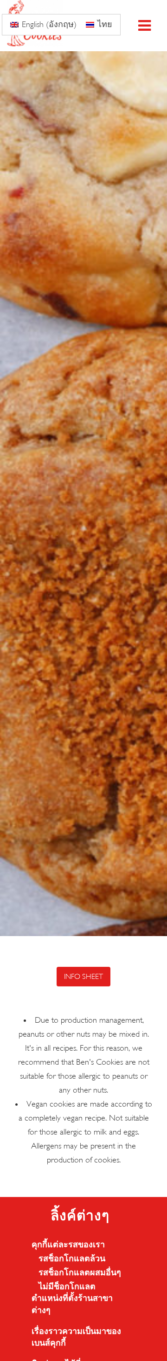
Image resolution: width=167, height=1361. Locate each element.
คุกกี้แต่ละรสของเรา (68, 1245)
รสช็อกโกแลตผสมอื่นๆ (80, 1273)
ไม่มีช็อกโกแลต (67, 1287)
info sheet (83, 976)
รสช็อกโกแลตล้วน (72, 1259)
